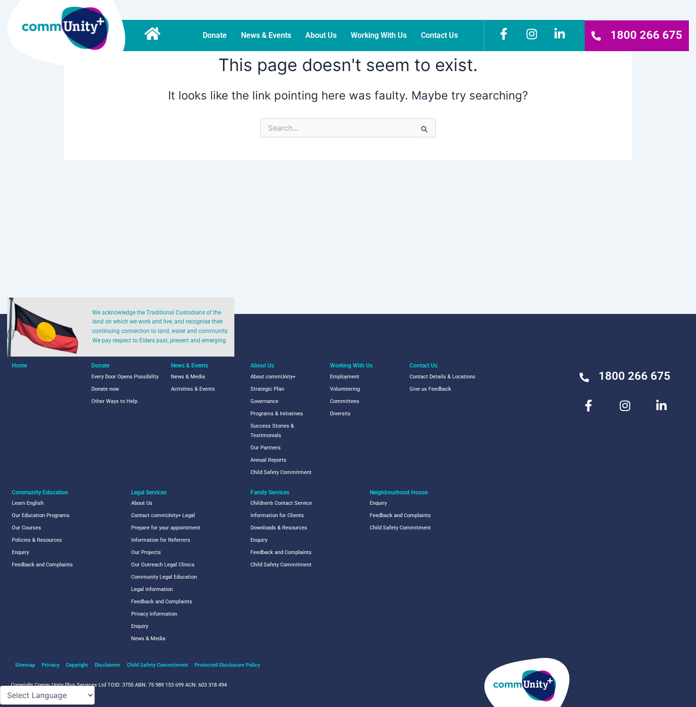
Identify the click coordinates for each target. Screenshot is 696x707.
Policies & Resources (37, 540)
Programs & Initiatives (276, 414)
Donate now (105, 389)
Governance (264, 401)
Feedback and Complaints (42, 565)
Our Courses (26, 528)
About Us (321, 35)
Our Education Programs (41, 515)
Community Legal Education (164, 577)
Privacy (50, 665)
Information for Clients (277, 515)
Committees (344, 401)
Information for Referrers (160, 540)
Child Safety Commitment (281, 472)
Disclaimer (107, 665)
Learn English (28, 503)
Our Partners (265, 448)
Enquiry (20, 552)
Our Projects (146, 552)
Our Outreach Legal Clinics (163, 565)
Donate (215, 35)
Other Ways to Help (114, 401)
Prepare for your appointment (165, 528)
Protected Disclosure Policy (227, 665)
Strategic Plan (267, 389)
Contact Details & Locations (442, 377)
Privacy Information (154, 614)
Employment (344, 377)
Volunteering (345, 389)
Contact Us (439, 35)
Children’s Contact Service (281, 503)
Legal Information (152, 589)
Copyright (77, 665)
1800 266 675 (646, 35)
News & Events (266, 35)
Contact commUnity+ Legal (163, 515)
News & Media (188, 377)
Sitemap (25, 665)
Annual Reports (268, 460)
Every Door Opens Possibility (125, 377)
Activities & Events (193, 389)
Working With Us (379, 35)
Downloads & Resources (278, 528)
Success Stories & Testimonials (272, 431)
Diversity (340, 414)
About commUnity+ (272, 377)
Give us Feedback (430, 389)
